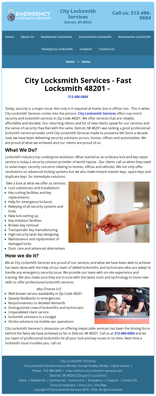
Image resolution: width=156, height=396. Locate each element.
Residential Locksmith (56, 37)
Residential (38, 380)
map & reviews (120, 365)
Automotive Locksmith (134, 37)
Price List (85, 385)
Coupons (86, 49)
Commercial (57, 380)
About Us (27, 37)
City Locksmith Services (97, 113)
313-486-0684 (141, 15)
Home (9, 37)
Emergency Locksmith (57, 49)
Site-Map (101, 385)
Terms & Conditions (62, 385)
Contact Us (106, 49)
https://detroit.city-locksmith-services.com (93, 370)
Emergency (95, 380)
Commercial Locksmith (95, 37)
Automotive (76, 380)
